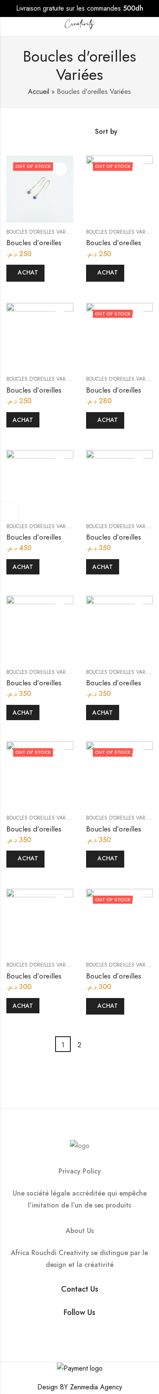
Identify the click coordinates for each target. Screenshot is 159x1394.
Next (96, 1044)
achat (28, 272)
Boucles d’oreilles (33, 243)
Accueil (38, 91)
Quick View (60, 169)
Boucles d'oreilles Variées (41, 232)
